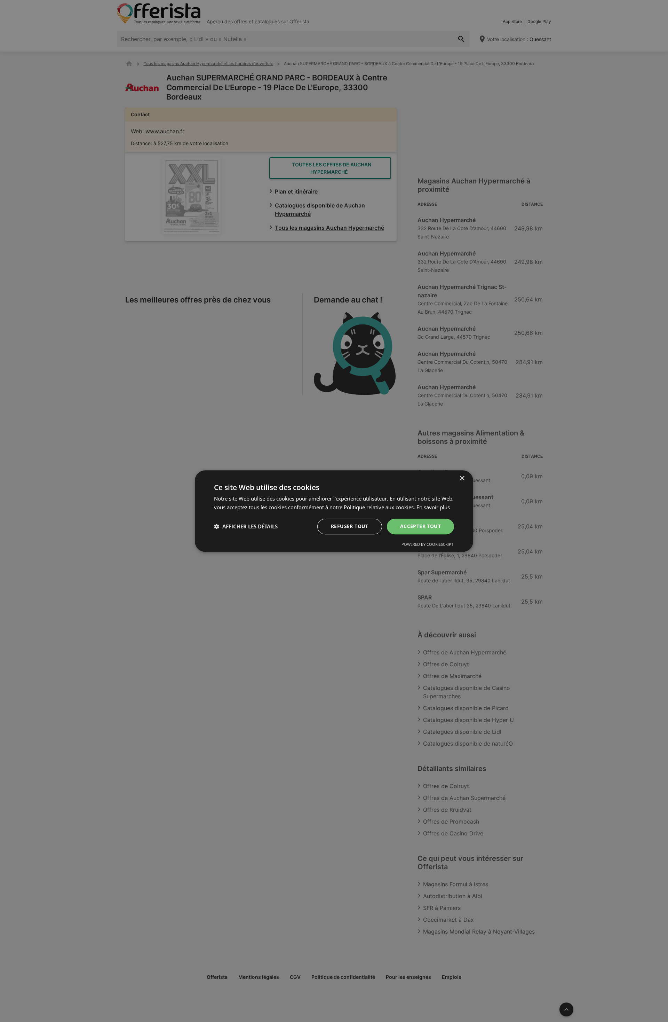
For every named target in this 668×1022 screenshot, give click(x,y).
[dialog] (334, 511)
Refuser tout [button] (349, 526)
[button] (246, 526)
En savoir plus (433, 507)
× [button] (461, 478)
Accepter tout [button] (420, 526)
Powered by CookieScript (427, 544)
